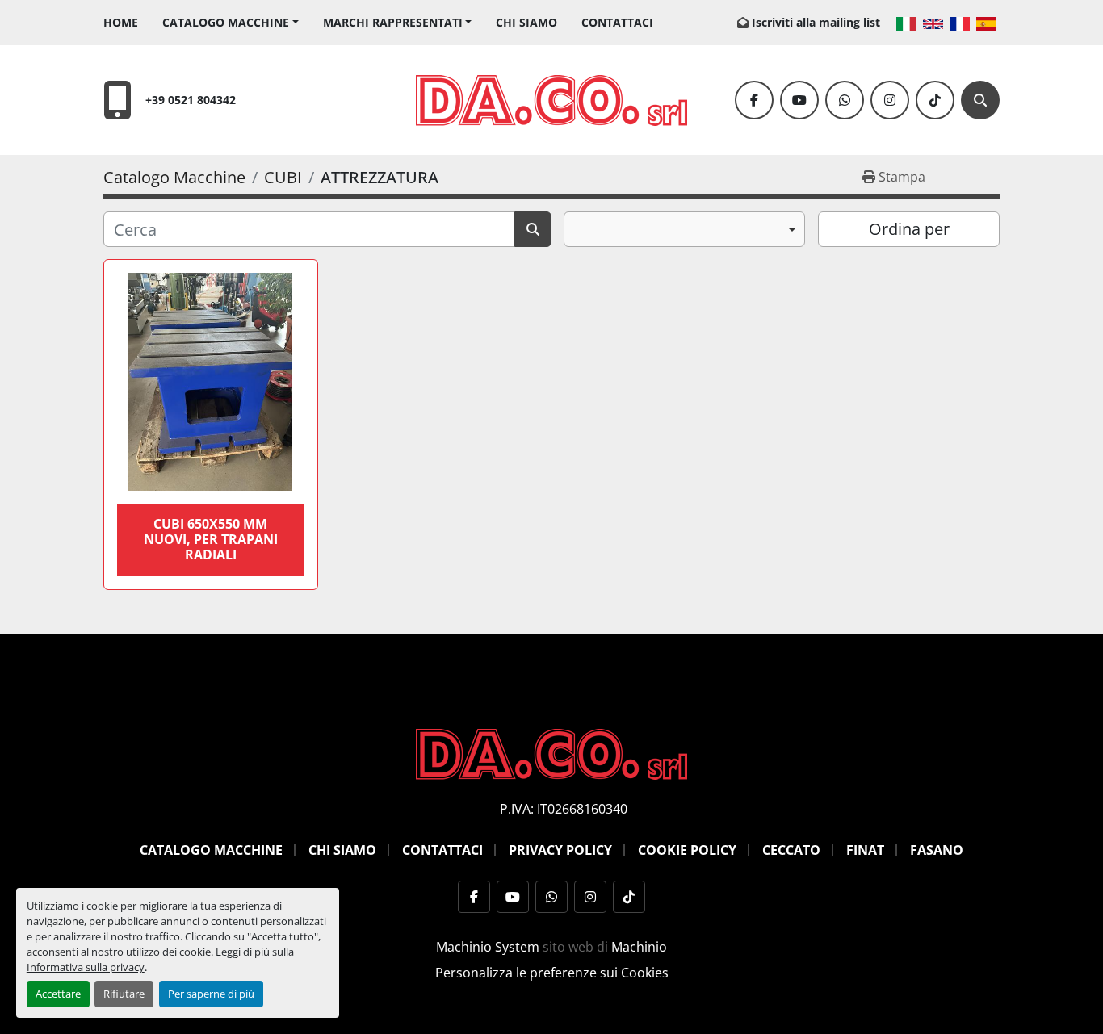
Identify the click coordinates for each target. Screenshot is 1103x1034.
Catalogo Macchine (225, 22)
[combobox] (684, 229)
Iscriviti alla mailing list (816, 22)
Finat (865, 850)
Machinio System (487, 947)
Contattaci (617, 22)
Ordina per (909, 229)
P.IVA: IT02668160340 (563, 809)
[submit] (533, 229)
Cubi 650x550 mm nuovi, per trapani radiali (211, 539)
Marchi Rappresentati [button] (393, 22)
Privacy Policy (560, 850)
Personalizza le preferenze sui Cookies (552, 973)
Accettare (58, 993)
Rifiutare (124, 993)
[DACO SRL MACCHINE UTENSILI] (551, 753)
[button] (230, 22)
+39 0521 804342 (190, 99)
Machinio (639, 947)
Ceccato (791, 850)
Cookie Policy (687, 850)
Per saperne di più (211, 993)
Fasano (936, 850)
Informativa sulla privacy (86, 967)
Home (120, 22)
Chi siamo (526, 22)
